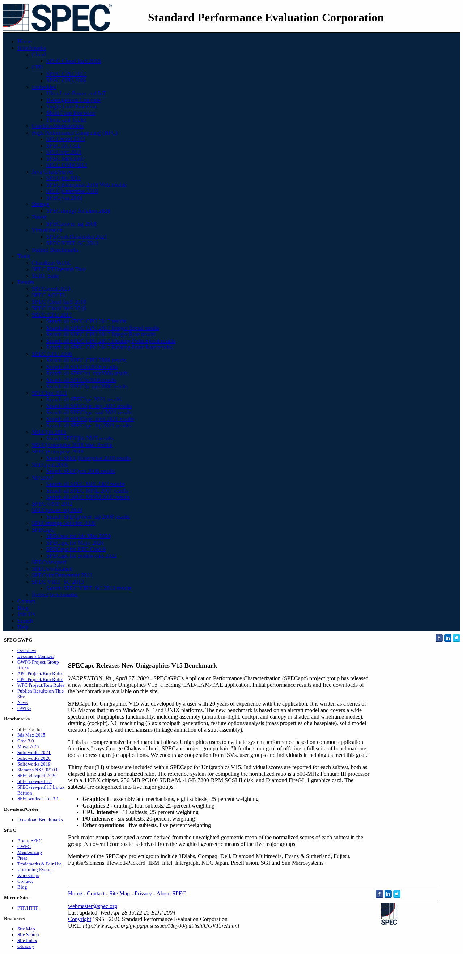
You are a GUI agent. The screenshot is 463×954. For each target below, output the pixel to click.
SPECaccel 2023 (65, 139)
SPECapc (43, 530)
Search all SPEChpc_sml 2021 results (89, 412)
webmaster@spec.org (92, 906)
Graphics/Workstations (58, 126)
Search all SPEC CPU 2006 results (86, 360)
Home (24, 41)
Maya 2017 (28, 746)
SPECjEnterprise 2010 (72, 191)
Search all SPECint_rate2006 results (87, 373)
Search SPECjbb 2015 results (80, 438)
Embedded (44, 87)
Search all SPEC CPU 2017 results (86, 321)
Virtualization (47, 230)
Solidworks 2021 (34, 752)
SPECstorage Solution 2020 (78, 211)
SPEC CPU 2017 (66, 74)
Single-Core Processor (71, 106)
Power (39, 217)
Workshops (28, 875)
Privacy (143, 893)
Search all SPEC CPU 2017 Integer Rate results (101, 334)
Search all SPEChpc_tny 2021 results (89, 406)
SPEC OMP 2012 (66, 165)
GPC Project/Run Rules (40, 679)
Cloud (39, 54)
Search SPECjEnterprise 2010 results (88, 458)
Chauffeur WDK (51, 263)
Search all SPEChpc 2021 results (84, 399)
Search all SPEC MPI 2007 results (85, 484)
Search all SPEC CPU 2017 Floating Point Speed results (110, 341)
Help (23, 627)
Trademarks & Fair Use (39, 863)
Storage (40, 204)
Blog (23, 608)
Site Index (27, 940)
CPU (37, 67)
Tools (23, 256)
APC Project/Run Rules (40, 673)
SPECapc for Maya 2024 (75, 543)
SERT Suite (45, 276)
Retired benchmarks (54, 595)
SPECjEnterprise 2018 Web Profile (86, 185)
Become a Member (35, 656)
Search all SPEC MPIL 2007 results (87, 490)
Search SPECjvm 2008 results (80, 471)
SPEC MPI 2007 (65, 159)
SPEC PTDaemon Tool (59, 269)
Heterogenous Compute (73, 100)
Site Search (28, 934)
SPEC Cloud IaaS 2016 (59, 308)
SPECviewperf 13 (34, 781)
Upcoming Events (34, 869)
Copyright (79, 919)
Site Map (26, 929)
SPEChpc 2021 (64, 152)
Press (22, 858)
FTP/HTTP (27, 908)
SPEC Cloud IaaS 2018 (73, 61)
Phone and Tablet (66, 119)
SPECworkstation (52, 569)
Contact (26, 601)
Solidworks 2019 (34, 764)
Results (25, 282)
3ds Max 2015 (31, 735)
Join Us (26, 614)
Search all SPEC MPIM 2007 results (88, 497)
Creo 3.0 (25, 741)
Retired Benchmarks (55, 250)
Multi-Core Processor (70, 113)
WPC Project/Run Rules (40, 685)
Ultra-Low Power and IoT (76, 93)
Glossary (25, 946)
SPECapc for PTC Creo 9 (76, 549)
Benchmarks (31, 48)
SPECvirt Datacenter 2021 (76, 237)
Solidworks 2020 (34, 758)
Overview (26, 650)
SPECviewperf (49, 562)
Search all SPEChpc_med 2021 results (90, 419)
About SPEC (29, 840)
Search (25, 621)
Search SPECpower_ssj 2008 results (87, 517)
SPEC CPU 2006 (66, 80)
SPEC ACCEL (63, 145)
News (22, 702)
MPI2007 (43, 477)
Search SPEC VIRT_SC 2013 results (88, 588)
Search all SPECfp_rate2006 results (87, 386)
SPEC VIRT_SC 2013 (72, 243)
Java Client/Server (52, 172)
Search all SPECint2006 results (82, 367)
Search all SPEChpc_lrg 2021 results (88, 425)
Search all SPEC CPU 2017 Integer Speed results (102, 328)
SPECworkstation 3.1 (38, 798)
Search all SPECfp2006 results (81, 380)
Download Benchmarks (40, 819)
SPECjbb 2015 (63, 178)
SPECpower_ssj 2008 (71, 224)
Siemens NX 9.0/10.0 (38, 769)
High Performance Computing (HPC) (75, 132)
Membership (29, 852)
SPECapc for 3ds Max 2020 (78, 536)
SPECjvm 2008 (64, 198)
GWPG (24, 708)
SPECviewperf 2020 (37, 775)
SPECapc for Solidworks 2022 (81, 556)
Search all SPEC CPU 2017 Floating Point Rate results (109, 347)
